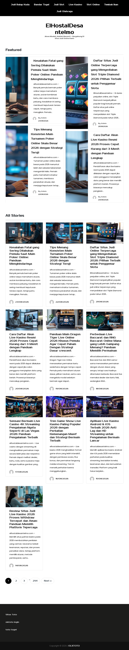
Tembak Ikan (111, 4)
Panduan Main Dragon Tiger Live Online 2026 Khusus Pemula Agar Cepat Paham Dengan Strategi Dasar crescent (65, 342)
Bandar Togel (41, 4)
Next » (48, 581)
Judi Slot (59, 4)
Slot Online (93, 4)
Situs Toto (11, 614)
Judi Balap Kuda (20, 4)
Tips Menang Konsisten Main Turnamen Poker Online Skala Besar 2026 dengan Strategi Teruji (63, 255)
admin (44, 118)
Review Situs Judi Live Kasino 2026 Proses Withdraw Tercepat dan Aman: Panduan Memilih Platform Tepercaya (23, 519)
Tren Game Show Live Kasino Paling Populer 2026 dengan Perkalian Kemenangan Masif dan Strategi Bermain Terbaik (65, 430)
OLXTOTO (74, 646)
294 (35, 581)
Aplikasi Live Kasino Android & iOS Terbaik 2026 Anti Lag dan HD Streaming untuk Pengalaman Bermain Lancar (104, 430)
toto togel (11, 630)
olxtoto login (12, 622)
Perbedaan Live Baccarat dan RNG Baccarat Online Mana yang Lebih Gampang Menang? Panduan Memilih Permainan (105, 342)
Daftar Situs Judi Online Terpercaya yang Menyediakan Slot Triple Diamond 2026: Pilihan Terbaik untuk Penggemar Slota (106, 74)
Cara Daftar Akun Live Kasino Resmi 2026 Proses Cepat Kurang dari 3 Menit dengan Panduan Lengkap (23, 342)
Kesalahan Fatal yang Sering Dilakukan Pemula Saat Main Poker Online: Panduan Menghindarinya (47, 70)
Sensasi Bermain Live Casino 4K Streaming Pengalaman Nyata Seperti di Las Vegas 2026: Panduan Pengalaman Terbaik (24, 429)
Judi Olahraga (65, 11)
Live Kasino (75, 4)
